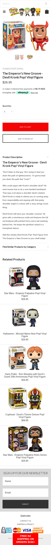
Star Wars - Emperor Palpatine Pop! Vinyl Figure (24, 294)
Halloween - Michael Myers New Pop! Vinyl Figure (25, 334)
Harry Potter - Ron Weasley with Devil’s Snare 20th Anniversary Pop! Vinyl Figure (25, 375)
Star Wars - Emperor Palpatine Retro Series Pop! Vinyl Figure (25, 456)
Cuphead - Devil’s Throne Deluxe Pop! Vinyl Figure (24, 415)
